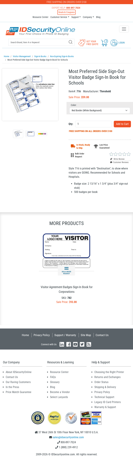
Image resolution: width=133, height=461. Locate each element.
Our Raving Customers (18, 382)
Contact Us (102, 335)
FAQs (53, 377)
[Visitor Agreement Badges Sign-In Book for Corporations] (66, 250)
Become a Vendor (60, 392)
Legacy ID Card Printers (107, 402)
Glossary (55, 382)
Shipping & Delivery (105, 387)
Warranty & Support (105, 407)
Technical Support (104, 397)
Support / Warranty (65, 335)
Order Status (101, 382)
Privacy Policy (42, 335)
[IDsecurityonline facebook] (68, 344)
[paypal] (38, 417)
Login (121, 42)
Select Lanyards (59, 397)
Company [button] (87, 17)
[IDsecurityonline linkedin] (62, 344)
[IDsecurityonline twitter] (82, 344)
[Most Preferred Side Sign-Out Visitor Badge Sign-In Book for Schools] (30, 94)
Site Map (86, 335)
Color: (73, 105)
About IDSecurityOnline (19, 372)
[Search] (71, 42)
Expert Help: (66, 7)
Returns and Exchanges (107, 377)
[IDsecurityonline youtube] (75, 344)
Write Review (119, 159)
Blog (98, 17)
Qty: (71, 124)
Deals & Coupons (66, 12)
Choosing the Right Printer (109, 372)
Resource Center (40, 17)
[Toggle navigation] (124, 29)
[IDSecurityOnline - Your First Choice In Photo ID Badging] (40, 31)
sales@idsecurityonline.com (68, 437)
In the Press (12, 387)
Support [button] (75, 17)
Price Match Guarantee (18, 392)
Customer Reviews (120, 162)
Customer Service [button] (58, 17)
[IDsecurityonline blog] (89, 344)
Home (25, 335)
